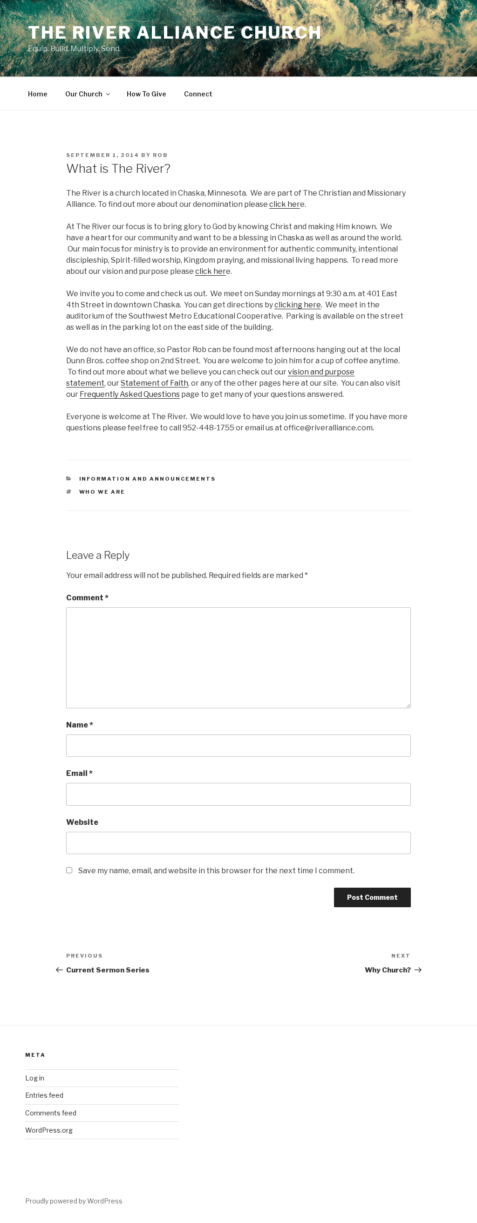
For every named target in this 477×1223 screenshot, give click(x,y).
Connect (198, 94)
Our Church (83, 94)
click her (284, 204)
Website (82, 822)
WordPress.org (49, 1130)
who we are (102, 492)
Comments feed (50, 1113)
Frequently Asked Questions (130, 394)
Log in (34, 1078)
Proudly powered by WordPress (74, 1201)
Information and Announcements (147, 479)
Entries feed (44, 1095)
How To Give (146, 94)
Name (79, 724)
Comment (87, 597)
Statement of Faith (154, 383)
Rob (160, 155)
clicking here (297, 304)
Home (38, 94)
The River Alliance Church (175, 32)
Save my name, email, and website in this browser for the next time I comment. (216, 870)
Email (79, 773)
